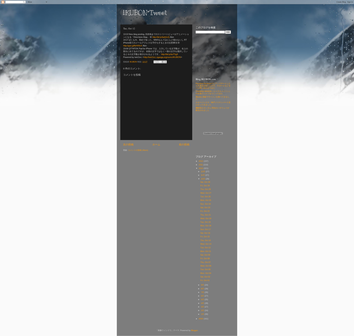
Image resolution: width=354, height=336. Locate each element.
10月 (203, 179)
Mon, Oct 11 (205, 251)
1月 (203, 314)
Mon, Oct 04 (205, 273)
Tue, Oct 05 (205, 269)
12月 (203, 171)
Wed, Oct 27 (205, 193)
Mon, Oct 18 (205, 226)
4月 (203, 303)
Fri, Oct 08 (205, 258)
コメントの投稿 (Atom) (138, 150)
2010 (201, 168)
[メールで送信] (154, 62)
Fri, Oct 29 (205, 186)
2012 (201, 161)
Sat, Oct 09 (205, 255)
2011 (201, 165)
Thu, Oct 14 (205, 240)
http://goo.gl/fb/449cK (132, 46)
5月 (203, 299)
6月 (203, 296)
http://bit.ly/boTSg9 (169, 54)
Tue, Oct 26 (205, 197)
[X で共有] (160, 62)
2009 (201, 319)
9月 (203, 285)
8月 (203, 289)
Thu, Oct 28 (205, 189)
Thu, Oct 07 (205, 262)
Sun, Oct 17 (205, 229)
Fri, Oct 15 (205, 237)
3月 (203, 307)
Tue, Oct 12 (205, 248)
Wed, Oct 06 (205, 266)
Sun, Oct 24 (205, 204)
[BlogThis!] (157, 62)
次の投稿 (128, 144)
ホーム (156, 144)
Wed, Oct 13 (205, 244)
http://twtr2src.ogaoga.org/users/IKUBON (162, 57)
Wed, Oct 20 (205, 218)
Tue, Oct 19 (205, 222)
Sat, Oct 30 (205, 182)
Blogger (194, 330)
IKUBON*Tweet (144, 13)
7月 (203, 292)
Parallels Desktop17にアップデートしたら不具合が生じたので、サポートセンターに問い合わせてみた (213, 86)
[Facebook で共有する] (162, 62)
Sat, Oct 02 (205, 277)
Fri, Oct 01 (205, 280)
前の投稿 (184, 144)
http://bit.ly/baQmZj (160, 37)
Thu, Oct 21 (205, 215)
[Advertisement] (213, 55)
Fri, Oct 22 (205, 211)
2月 (203, 310)
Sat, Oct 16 (205, 233)
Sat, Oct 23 (205, 208)
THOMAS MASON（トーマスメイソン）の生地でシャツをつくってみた (213, 92)
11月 (203, 175)
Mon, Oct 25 (205, 200)
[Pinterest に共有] (165, 62)
